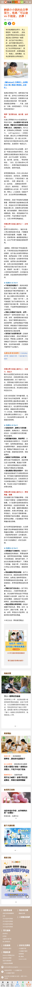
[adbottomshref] (16, 641)
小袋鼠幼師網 (24, 936)
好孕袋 (4, 956)
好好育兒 (5, 953)
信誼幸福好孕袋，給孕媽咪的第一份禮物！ (15, 831)
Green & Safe (22, 979)
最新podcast (17, 985)
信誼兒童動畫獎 (7, 980)
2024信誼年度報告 (8, 943)
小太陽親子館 (22, 968)
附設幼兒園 (23, 930)
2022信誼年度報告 (8, 938)
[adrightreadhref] (16, 857)
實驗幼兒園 (22, 933)
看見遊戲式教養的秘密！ (16, 680)
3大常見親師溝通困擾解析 (16, 653)
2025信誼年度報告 (8, 946)
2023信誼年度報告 (8, 941)
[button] (24, 2)
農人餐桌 (21, 976)
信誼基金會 (7, 930)
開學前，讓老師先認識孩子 (14, 778)
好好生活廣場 (24, 965)
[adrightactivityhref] (16, 899)
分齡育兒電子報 (7, 958)
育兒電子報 (3, 985)
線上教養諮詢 (6, 961)
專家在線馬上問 (28, 985)
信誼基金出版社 (7, 968)
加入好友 (23, 985)
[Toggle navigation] (2, 2)
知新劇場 (21, 973)
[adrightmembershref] (16, 819)
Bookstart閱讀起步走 (8, 975)
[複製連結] (13, 23)
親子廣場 (12, 985)
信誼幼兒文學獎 (7, 977)
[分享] (5, 23)
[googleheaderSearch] (27, 2)
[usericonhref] (29, 2)
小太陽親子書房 (23, 970)
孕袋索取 (7, 985)
